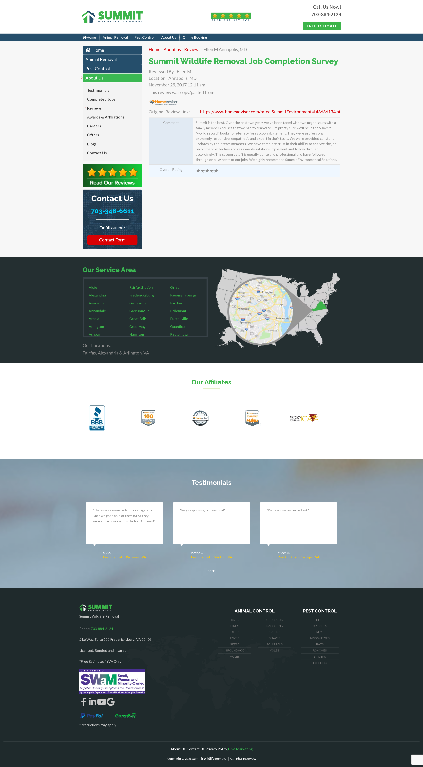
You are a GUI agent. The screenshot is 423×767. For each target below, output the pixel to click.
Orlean (175, 287)
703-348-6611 (112, 211)
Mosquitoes (320, 638)
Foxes (234, 638)
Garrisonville (139, 311)
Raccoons (274, 626)
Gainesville (138, 303)
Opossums (274, 620)
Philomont (178, 311)
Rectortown (179, 334)
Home (91, 37)
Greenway (137, 326)
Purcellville (179, 318)
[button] (210, 571)
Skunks (274, 632)
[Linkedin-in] (92, 702)
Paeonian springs (183, 295)
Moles (235, 656)
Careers (94, 125)
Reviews (94, 108)
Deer (235, 632)
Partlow (176, 303)
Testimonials (98, 90)
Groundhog (235, 650)
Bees (320, 620)
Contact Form (112, 239)
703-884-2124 (326, 14)
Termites (319, 662)
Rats (320, 644)
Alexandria (97, 295)
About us (172, 49)
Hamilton (136, 334)
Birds (234, 626)
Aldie (93, 287)
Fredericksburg (141, 295)
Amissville (96, 303)
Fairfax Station (141, 287)
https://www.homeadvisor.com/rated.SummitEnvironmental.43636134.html (272, 111)
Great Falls (138, 318)
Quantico (177, 326)
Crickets (320, 626)
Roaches (320, 650)
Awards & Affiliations (105, 117)
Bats (235, 620)
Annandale (97, 311)
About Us (168, 37)
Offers (93, 134)
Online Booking (195, 37)
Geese (234, 644)
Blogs (91, 143)
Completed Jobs (101, 99)
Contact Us (97, 152)
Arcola (94, 318)
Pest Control (145, 37)
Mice (320, 632)
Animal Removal (115, 37)
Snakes (274, 638)
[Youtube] (101, 702)
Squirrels (275, 644)
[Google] (111, 702)
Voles (274, 650)
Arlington (96, 326)
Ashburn (95, 334)
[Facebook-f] (83, 702)
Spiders (320, 656)
